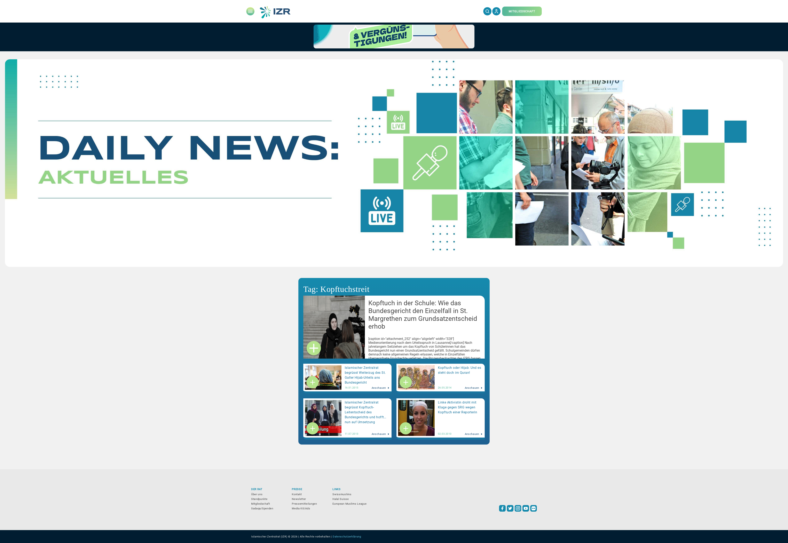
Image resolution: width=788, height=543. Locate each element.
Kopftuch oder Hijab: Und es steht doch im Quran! (459, 370)
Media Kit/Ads (301, 508)
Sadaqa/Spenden (262, 508)
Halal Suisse (340, 499)
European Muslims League (349, 503)
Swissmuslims (341, 494)
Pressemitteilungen (304, 503)
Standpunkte (259, 499)
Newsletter (299, 499)
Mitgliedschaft (260, 503)
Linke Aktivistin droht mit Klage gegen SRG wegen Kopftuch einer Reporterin (457, 407)
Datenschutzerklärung (347, 536)
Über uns (257, 494)
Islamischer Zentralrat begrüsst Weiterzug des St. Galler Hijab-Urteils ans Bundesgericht (365, 375)
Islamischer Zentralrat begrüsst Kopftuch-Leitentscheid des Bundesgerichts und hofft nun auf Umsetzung (364, 412)
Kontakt (297, 494)
